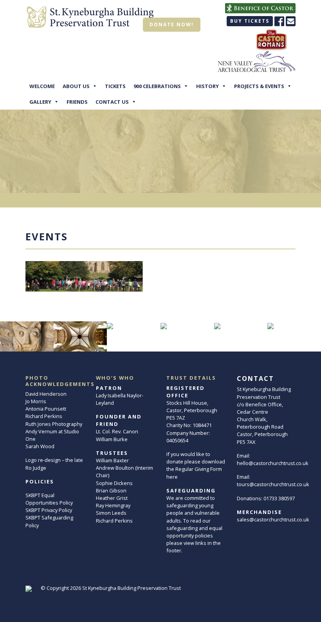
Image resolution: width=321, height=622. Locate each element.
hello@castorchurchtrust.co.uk (272, 463)
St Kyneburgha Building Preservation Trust (131, 587)
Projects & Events (259, 86)
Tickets (115, 86)
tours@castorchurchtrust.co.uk (273, 484)
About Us (76, 86)
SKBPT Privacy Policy (48, 510)
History (207, 86)
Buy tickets (249, 21)
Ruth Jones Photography (53, 423)
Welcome (42, 86)
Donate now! (172, 24)
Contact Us (112, 101)
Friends (77, 101)
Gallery (40, 101)
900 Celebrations (157, 86)
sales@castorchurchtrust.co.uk (273, 519)
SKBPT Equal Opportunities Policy (49, 499)
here (172, 476)
